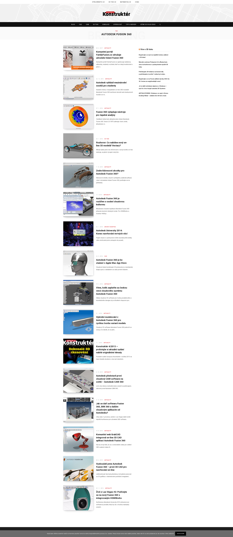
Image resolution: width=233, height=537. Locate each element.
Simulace (105, 24)
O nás (137, 2)
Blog (73, 24)
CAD (80, 24)
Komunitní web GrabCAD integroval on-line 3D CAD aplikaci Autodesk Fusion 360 (110, 437)
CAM (87, 24)
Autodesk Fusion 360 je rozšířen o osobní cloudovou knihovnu (110, 201)
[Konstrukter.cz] (116, 13)
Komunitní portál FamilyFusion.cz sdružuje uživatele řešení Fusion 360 (109, 55)
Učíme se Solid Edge (147, 24)
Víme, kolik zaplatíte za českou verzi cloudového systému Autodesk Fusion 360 (111, 290)
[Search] (160, 24)
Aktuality (107, 48)
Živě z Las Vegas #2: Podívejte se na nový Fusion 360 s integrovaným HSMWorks (111, 495)
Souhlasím (180, 533)
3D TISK (106, 138)
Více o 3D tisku (147, 49)
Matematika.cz (125, 2)
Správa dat (117, 24)
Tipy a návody (131, 24)
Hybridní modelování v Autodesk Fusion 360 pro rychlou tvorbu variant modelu (111, 320)
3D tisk (95, 24)
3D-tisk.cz (112, 2)
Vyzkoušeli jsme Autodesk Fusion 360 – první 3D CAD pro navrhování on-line (111, 467)
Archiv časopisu (110, 226)
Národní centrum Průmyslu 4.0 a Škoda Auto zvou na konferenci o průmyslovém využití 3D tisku (153, 64)
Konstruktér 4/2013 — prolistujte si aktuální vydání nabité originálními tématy (110, 349)
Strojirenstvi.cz (98, 2)
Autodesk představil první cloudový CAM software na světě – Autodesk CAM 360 (110, 379)
